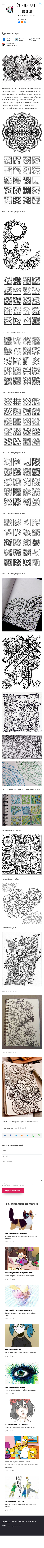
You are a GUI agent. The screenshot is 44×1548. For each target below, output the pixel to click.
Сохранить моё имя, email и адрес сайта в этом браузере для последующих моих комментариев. (22, 1185)
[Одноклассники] (22, 22)
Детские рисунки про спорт (15, 1501)
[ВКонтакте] (19, 22)
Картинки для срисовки (25, 8)
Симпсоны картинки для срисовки (17, 1462)
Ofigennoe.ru (6, 1522)
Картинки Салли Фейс (13, 1350)
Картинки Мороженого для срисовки (18, 1310)
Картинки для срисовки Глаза (15, 1387)
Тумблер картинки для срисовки (16, 1424)
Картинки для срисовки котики (16, 1233)
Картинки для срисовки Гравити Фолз (19, 1273)
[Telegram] (25, 22)
